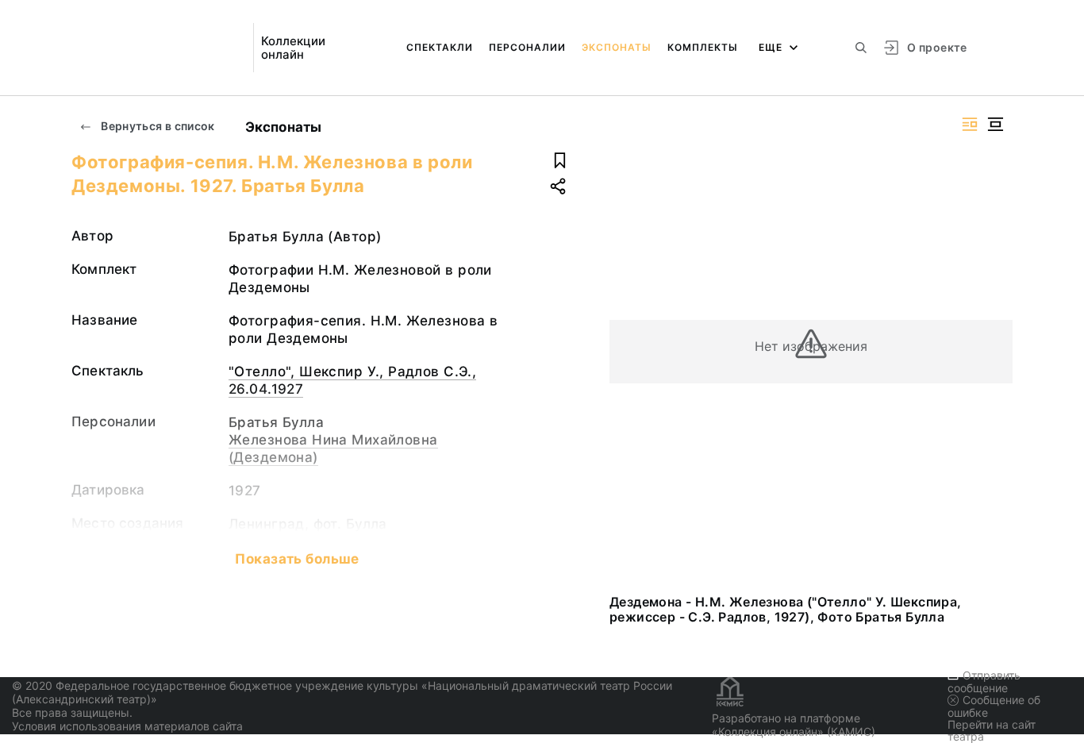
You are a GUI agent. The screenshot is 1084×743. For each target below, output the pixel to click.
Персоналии (527, 47)
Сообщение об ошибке (994, 706)
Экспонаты (617, 47)
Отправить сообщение (984, 681)
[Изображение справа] (969, 124)
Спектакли (439, 47)
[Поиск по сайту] (861, 47)
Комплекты (702, 47)
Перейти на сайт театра (992, 730)
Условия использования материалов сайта (127, 726)
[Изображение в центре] (995, 124)
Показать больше (297, 559)
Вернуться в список (156, 126)
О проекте (937, 47)
